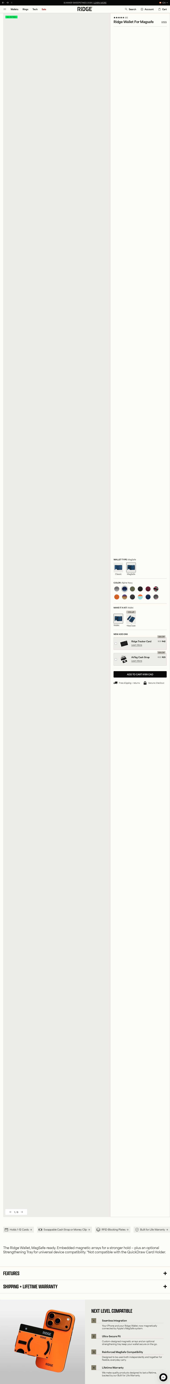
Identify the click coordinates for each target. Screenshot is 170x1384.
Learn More (136, 645)
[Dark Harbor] (148, 597)
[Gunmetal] (117, 589)
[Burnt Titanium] (124, 597)
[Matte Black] (140, 589)
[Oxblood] (148, 589)
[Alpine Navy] (124, 589)
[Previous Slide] (3, 3)
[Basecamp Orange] (117, 597)
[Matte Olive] (132, 589)
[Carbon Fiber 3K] (132, 597)
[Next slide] (22, 1212)
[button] (130, 9)
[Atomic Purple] (156, 597)
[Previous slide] (10, 1212)
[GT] (140, 597)
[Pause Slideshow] (12, 3)
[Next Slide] (7, 3)
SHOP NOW (96, 2)
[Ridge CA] (85, 9)
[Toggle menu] (4, 9)
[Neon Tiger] (156, 589)
